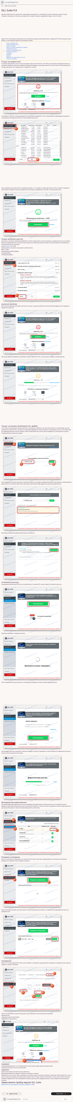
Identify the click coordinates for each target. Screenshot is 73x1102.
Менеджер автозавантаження (13, 50)
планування (9, 53)
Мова (65, 1099)
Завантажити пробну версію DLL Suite (15, 57)
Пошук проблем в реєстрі (12, 44)
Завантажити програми (10, 6)
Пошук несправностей (11, 43)
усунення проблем (10, 46)
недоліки (8, 56)
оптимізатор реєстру (11, 48)
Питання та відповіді (11, 58)
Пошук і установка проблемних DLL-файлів (16, 47)
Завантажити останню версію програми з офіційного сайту (18, 1084)
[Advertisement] (36, 27)
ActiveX (7, 246)
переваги (8, 54)
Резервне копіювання (11, 51)
